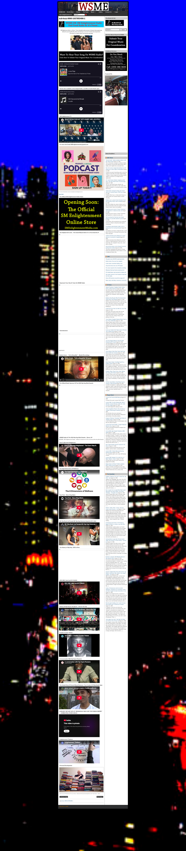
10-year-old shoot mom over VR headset (114, 265)
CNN (108, 256)
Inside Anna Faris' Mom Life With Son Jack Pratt (116, 308)
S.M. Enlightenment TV (65, 14)
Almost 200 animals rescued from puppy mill (115, 278)
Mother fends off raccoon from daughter (114, 261)
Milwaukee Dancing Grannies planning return (115, 270)
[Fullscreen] (102, 380)
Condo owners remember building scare (114, 263)
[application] (81, 369)
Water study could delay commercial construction (116, 280)
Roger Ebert (110, 395)
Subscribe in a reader (63, 806)
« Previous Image (63, 796)
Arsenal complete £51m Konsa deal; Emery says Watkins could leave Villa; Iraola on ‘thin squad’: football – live (116, 573)
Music (92, 12)
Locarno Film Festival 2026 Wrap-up (113, 397)
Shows (78, 12)
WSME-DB (62, 12)
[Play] (61, 380)
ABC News (110, 157)
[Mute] (99, 380)
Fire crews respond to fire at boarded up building (116, 267)
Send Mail (61, 194)
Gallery (101, 12)
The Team (85, 12)
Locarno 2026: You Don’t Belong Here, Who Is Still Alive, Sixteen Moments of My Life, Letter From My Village (115, 404)
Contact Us (108, 12)
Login (116, 12)
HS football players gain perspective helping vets (116, 272)
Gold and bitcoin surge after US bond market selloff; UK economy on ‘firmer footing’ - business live (116, 540)
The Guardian (111, 474)
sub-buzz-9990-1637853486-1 (72, 18)
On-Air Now (70, 12)
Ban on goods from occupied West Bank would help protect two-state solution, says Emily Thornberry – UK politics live (115, 491)
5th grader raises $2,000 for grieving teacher (115, 259)
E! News (109, 284)
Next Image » (100, 796)
